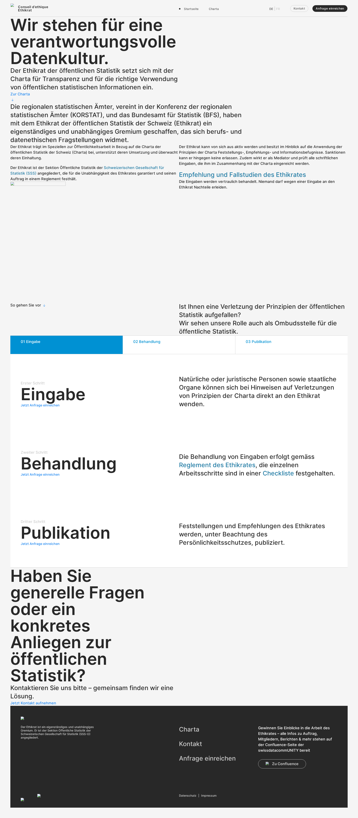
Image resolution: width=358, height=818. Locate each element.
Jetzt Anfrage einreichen (40, 405)
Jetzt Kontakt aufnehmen (33, 703)
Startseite (191, 8)
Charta (214, 8)
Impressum (208, 795)
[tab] (66, 345)
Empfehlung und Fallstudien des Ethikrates (242, 174)
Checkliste (278, 473)
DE (271, 9)
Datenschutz (187, 795)
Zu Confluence (285, 764)
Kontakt (299, 8)
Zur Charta (20, 94)
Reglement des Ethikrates (217, 465)
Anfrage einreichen (330, 8)
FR (278, 9)
